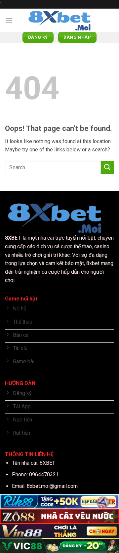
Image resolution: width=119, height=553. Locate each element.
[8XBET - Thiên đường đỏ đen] (59, 20)
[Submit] (107, 167)
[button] (9, 20)
